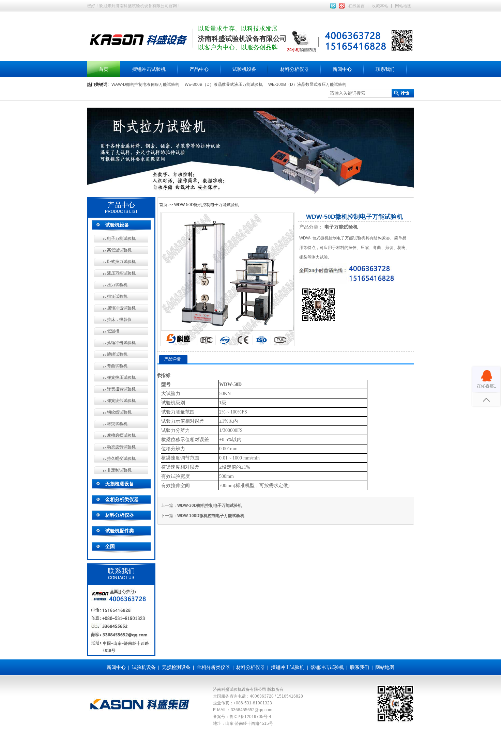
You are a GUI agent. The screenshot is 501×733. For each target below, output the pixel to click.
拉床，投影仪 (119, 319)
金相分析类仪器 (122, 499)
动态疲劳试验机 (121, 447)
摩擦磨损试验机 (121, 435)
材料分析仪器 (294, 69)
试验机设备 (244, 69)
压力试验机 (117, 284)
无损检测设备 (119, 483)
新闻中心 (342, 69)
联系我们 (385, 69)
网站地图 (403, 5)
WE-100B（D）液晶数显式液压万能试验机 (307, 84)
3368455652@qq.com (251, 709)
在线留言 (356, 5)
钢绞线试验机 (119, 412)
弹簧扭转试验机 (121, 389)
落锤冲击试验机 (121, 342)
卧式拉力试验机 (121, 261)
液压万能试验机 (121, 273)
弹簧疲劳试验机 (121, 400)
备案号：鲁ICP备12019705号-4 (242, 716)
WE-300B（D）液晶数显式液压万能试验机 (224, 84)
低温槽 (113, 331)
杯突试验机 (117, 423)
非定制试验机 (119, 470)
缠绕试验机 (117, 354)
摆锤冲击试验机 (149, 69)
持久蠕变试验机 (121, 458)
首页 (103, 69)
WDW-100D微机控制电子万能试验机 (210, 515)
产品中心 (199, 69)
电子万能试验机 (121, 238)
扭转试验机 (117, 296)
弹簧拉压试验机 (121, 377)
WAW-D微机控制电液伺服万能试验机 (145, 84)
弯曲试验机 (117, 365)
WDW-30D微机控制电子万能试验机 (209, 505)
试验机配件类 (119, 530)
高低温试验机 (119, 250)
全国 (110, 546)
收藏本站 (380, 5)
